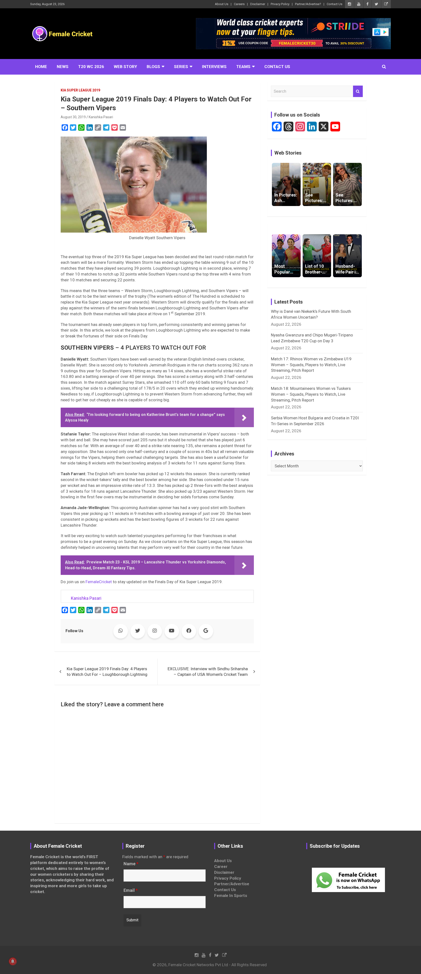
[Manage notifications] (13, 961)
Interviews (214, 66)
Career (221, 866)
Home (41, 66)
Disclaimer (257, 4)
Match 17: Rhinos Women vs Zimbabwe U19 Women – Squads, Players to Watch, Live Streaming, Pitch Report (311, 364)
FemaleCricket (99, 581)
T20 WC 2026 (91, 66)
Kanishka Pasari (101, 117)
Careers (239, 4)
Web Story (125, 66)
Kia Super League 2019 (80, 90)
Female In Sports (230, 895)
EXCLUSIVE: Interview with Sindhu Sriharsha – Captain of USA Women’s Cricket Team (208, 671)
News (62, 66)
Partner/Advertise (231, 883)
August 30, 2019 (73, 117)
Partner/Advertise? (308, 4)
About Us (221, 4)
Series (181, 66)
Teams (243, 66)
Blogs (153, 66)
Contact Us (334, 4)
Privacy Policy (280, 4)
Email (131, 890)
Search (358, 91)
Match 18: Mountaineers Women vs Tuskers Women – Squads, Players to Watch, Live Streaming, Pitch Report (311, 394)
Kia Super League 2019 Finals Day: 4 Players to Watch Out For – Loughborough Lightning (107, 671)
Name (131, 863)
